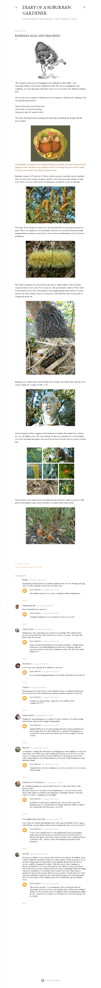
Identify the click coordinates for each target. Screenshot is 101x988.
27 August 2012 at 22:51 (50, 799)
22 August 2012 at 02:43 (37, 580)
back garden (45, 19)
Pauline (25, 687)
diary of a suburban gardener (46, 10)
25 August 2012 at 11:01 (55, 819)
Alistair (25, 580)
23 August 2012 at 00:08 (44, 715)
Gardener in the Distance (33, 782)
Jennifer (25, 854)
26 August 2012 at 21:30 (38, 854)
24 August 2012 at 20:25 (53, 782)
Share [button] (27, 564)
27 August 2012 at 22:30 (50, 613)
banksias (23, 567)
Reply (24, 600)
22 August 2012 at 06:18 (43, 629)
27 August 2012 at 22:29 (50, 590)
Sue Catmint (35, 590)
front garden (29, 19)
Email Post (19, 564)
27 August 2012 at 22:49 (50, 764)
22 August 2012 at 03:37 (45, 606)
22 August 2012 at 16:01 (38, 687)
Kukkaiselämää (28, 606)
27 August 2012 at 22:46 (50, 671)
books (29, 567)
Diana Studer (28, 629)
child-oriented (37, 567)
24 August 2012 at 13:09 (39, 748)
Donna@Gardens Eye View (34, 819)
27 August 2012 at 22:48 (50, 725)
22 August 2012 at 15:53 (40, 664)
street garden (61, 19)
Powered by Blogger (52, 980)
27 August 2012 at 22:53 (50, 829)
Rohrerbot (26, 664)
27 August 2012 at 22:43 (50, 641)
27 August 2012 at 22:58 (50, 884)
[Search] (84, 6)
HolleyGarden (28, 715)
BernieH (26, 748)
